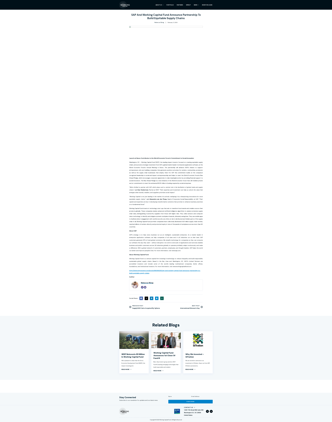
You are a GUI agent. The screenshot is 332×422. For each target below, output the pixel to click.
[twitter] (207, 411)
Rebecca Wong (147, 283)
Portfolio (170, 5)
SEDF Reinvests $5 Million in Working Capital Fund (133, 355)
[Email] (145, 287)
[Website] (142, 287)
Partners (180, 5)
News (195, 5)
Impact (188, 5)
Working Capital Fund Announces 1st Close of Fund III (164, 355)
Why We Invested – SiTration (194, 355)
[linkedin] (211, 411)
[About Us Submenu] (163, 5)
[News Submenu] (198, 5)
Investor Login (207, 5)
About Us (159, 5)
